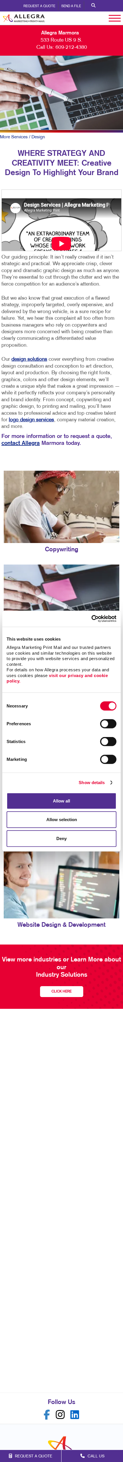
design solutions (29, 359)
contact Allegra (20, 443)
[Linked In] (75, 1415)
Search (93, 5)
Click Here (61, 991)
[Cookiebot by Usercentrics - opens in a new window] (91, 619)
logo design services (31, 420)
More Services (14, 137)
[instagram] (60, 1415)
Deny (61, 838)
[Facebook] (47, 1415)
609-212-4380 (71, 47)
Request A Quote (39, 6)
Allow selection (61, 819)
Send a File (71, 6)
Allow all (61, 800)
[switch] (108, 723)
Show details (92, 782)
